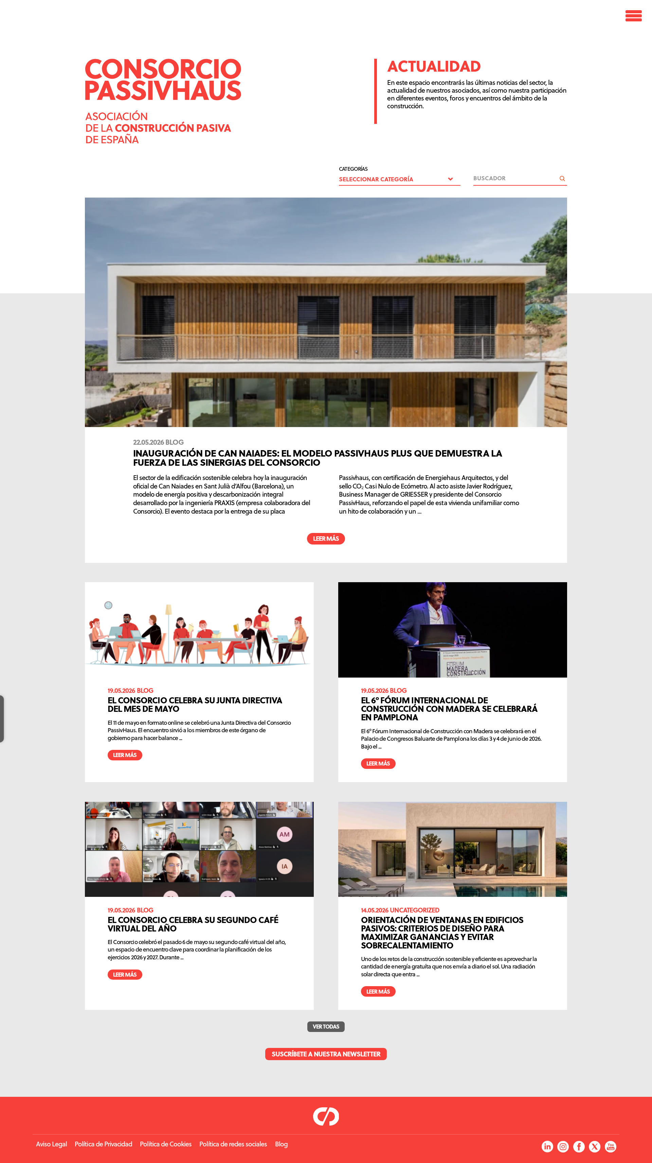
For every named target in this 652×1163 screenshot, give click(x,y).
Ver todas (326, 1026)
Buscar (562, 178)
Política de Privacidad (103, 1144)
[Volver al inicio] (163, 140)
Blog (281, 1144)
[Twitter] (594, 1147)
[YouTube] (610, 1147)
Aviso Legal (51, 1144)
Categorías (353, 168)
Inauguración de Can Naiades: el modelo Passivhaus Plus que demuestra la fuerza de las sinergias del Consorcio (317, 457)
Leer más (326, 538)
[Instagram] (562, 1147)
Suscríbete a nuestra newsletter (326, 1053)
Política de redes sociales (233, 1144)
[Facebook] (578, 1147)
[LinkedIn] (547, 1147)
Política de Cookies (166, 1144)
